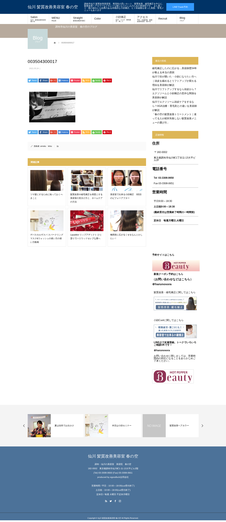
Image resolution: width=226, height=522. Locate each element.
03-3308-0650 (166, 178)
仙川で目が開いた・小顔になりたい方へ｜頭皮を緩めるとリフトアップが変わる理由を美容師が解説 (174, 80)
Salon (38, 19)
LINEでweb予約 (180, 7)
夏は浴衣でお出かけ (64, 425)
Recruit (162, 18)
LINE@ (158, 342)
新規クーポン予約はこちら (168, 274)
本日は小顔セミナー (121, 425)
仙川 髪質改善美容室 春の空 (53, 7)
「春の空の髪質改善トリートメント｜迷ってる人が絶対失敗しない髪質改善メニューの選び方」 (174, 118)
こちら (185, 279)
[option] (56, 425)
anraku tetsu (46, 146)
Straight (79, 19)
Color (97, 18)
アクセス (144, 19)
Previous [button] (24, 425)
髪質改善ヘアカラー (179, 425)
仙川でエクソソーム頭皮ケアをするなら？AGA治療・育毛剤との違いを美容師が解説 (174, 105)
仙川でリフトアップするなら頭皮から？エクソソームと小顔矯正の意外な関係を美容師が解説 (174, 93)
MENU (56, 19)
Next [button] (202, 425)
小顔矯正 (123, 19)
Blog (182, 19)
